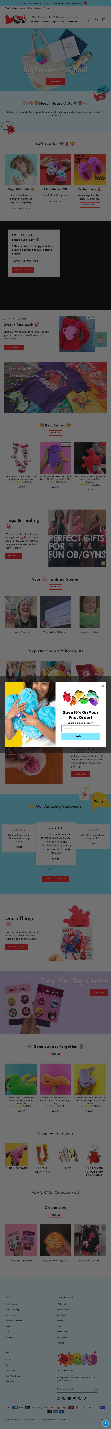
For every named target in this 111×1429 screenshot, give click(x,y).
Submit (81, 736)
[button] (105, 1423)
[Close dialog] (102, 685)
